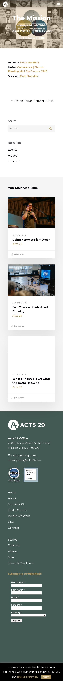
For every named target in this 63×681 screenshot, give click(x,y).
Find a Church (17, 510)
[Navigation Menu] (58, 4)
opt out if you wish (27, 676)
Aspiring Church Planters (31, 25)
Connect (13, 527)
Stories (12, 539)
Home (12, 492)
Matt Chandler (29, 76)
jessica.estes (19, 254)
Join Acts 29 (16, 504)
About (12, 498)
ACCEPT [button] (46, 677)
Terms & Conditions (21, 563)
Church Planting (20, 31)
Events (12, 149)
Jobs (11, 557)
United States (43, 31)
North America (29, 62)
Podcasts (14, 161)
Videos (12, 155)
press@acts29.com (28, 460)
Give (11, 522)
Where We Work (19, 516)
